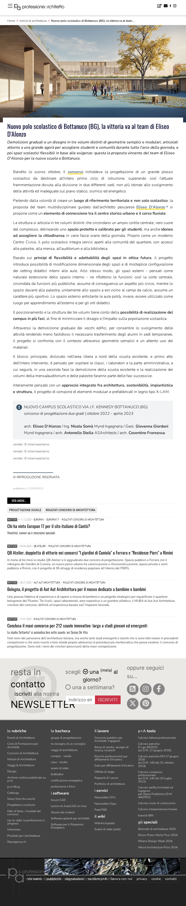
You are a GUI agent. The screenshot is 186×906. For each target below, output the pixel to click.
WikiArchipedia (104, 823)
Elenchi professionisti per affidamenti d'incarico (110, 757)
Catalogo (13, 793)
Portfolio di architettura (109, 784)
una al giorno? (100, 675)
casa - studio (59, 762)
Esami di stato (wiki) (107, 829)
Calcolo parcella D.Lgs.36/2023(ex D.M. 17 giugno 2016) (154, 747)
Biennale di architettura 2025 (157, 829)
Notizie (12, 519)
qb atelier (40, 546)
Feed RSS (100, 810)
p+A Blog (13, 787)
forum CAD (58, 800)
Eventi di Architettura (21, 738)
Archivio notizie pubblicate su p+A (26, 779)
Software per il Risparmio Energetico (67, 825)
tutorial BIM (145, 815)
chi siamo (35, 879)
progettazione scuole (25, 510)
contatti (171, 879)
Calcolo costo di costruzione (156, 803)
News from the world (21, 799)
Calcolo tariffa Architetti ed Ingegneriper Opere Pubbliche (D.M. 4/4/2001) (155, 792)
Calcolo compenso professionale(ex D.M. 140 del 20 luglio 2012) (155, 777)
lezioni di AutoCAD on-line (68, 806)
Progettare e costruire (21, 805)
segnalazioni (74, 879)
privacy (142, 879)
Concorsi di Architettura (22, 753)
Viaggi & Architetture (20, 765)
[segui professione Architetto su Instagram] (146, 689)
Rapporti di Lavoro (106, 778)
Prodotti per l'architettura (23, 836)
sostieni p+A (97, 879)
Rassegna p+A (16, 842)
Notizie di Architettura (21, 759)
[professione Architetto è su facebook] (159, 689)
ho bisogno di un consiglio (68, 744)
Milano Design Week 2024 (155, 841)
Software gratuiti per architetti (70, 818)
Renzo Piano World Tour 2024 (158, 835)
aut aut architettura (47, 582)
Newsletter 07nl (105, 797)
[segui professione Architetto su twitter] (133, 703)
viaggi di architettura (64, 750)
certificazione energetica (66, 780)
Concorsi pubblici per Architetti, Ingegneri (108, 739)
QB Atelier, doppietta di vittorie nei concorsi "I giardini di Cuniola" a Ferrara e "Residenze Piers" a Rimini (90, 552)
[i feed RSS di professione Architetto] (133, 689)
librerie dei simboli (63, 812)
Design (11, 771)
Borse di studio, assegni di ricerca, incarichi (111, 748)
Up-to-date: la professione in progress (26, 821)
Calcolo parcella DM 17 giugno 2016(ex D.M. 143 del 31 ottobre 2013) (158, 761)
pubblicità (53, 879)
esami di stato (60, 768)
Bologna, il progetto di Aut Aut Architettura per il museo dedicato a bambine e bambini (76, 589)
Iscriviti (107, 699)
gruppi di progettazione (66, 738)
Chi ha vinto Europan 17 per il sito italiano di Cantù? (48, 526)
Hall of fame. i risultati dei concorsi (24, 812)
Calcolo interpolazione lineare (157, 809)
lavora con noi (121, 879)
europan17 (52, 519)
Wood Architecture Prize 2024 (158, 847)
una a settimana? (93, 687)
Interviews (14, 829)
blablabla (57, 774)
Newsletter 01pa (105, 804)
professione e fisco (63, 786)
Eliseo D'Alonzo (150, 207)
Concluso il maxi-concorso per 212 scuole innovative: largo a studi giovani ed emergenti (77, 625)
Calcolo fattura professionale (157, 738)
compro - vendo (61, 756)
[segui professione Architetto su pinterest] (146, 703)
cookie (156, 879)
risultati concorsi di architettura (70, 510)
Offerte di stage (104, 772)
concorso (75, 172)
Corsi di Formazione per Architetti (22, 745)
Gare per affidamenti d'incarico (114, 765)
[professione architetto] (42, 7)
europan (39, 519)
